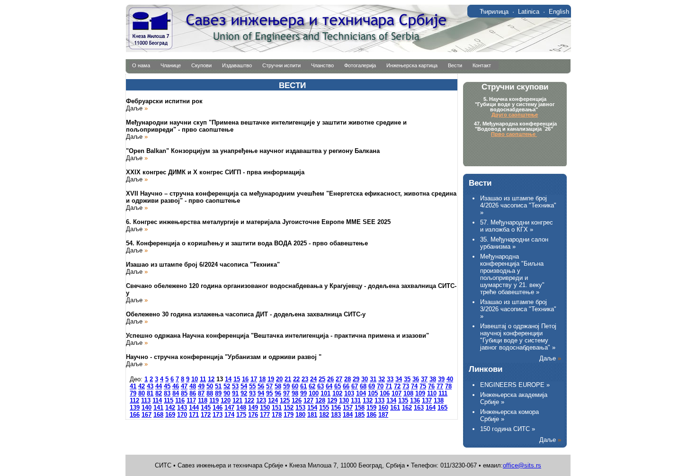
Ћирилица (494, 11)
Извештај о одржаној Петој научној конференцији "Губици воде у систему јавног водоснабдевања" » (518, 337)
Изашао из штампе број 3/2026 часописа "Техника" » (518, 309)
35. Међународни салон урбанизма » (514, 243)
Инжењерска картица (411, 65)
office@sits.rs (522, 465)
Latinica (528, 11)
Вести (455, 65)
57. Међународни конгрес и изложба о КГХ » (516, 226)
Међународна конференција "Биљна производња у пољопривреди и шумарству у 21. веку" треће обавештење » (512, 274)
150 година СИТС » (507, 428)
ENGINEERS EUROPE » (515, 384)
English (559, 11)
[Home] (348, 50)
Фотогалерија (360, 65)
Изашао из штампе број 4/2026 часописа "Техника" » (518, 205)
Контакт (482, 65)
